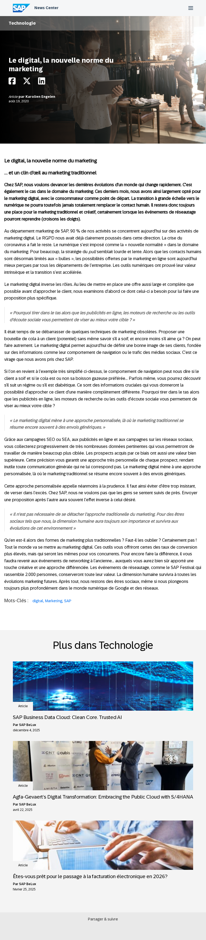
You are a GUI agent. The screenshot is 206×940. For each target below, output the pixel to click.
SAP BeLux (27, 725)
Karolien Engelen (40, 97)
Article (14, 97)
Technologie (22, 23)
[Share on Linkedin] (41, 82)
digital (37, 601)
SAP (67, 601)
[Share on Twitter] (27, 82)
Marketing (53, 601)
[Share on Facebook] (12, 82)
